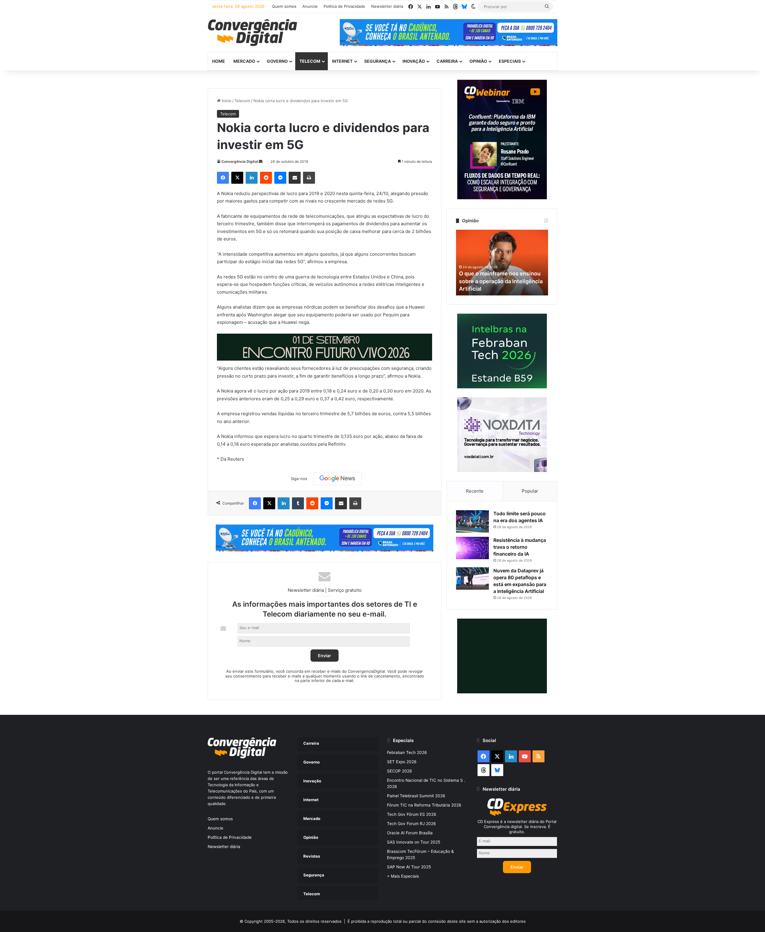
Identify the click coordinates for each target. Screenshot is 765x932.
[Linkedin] (252, 178)
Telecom (309, 61)
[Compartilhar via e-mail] (295, 178)
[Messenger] (280, 178)
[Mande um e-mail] (260, 161)
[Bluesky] (464, 7)
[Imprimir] (309, 178)
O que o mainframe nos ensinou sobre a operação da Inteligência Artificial (501, 281)
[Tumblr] (298, 503)
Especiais (510, 61)
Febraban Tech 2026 (407, 752)
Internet (342, 61)
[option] (502, 262)
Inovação (414, 61)
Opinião (478, 61)
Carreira (447, 61)
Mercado (244, 61)
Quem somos (284, 6)
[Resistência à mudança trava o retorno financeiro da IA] (472, 548)
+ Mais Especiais (403, 876)
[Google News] (337, 478)
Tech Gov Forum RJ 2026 (411, 823)
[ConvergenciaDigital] (252, 32)
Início (226, 100)
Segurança (377, 61)
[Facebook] (223, 178)
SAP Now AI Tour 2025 (409, 866)
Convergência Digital (239, 161)
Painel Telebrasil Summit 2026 (416, 795)
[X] (237, 178)
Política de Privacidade (344, 6)
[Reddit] (266, 178)
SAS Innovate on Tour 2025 (413, 842)
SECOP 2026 (399, 771)
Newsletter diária (387, 6)
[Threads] (455, 7)
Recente (475, 491)
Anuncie (310, 6)
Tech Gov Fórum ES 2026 (411, 814)
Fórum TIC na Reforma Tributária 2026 (424, 805)
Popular (530, 491)
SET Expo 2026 (402, 761)
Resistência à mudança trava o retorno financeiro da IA (519, 547)
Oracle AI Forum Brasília (410, 832)
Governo (277, 61)
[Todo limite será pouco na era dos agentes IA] (472, 521)
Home (218, 61)
